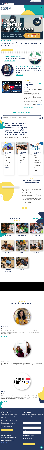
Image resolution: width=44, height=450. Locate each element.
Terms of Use (3, 445)
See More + (39, 83)
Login (2, 9)
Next (26, 208)
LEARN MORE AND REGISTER (9, 60)
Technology (7, 235)
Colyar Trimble (5, 361)
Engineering (22, 235)
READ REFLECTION (19, 74)
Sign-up (6, 9)
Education (26, 437)
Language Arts (7, 252)
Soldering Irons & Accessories (29, 204)
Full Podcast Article (29, 107)
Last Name (25, 430)
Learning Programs (28, 438)
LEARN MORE (7, 50)
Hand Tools (24, 205)
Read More (39, 104)
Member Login (7, 430)
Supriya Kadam (5, 328)
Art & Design (36, 235)
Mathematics (36, 252)
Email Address (26, 421)
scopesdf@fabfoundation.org (8, 440)
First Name (25, 425)
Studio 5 (3, 393)
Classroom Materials (38, 204)
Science (22, 269)
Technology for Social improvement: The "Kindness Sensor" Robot (8, 160)
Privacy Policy (9, 445)
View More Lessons (38, 218)
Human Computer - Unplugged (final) (22, 158)
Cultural (22, 252)
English (7, 3)
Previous (23, 208)
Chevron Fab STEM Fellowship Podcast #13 (15, 287)
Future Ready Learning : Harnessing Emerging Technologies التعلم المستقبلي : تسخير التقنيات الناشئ (37, 163)
